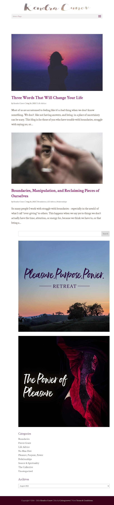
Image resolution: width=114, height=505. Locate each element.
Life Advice (41, 103)
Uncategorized (25, 471)
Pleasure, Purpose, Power (30, 455)
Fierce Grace (24, 443)
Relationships (62, 201)
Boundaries (41, 201)
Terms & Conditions (84, 500)
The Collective (25, 467)
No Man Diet (25, 451)
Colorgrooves (65, 500)
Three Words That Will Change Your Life (47, 98)
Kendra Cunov (19, 103)
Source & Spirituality (28, 463)
